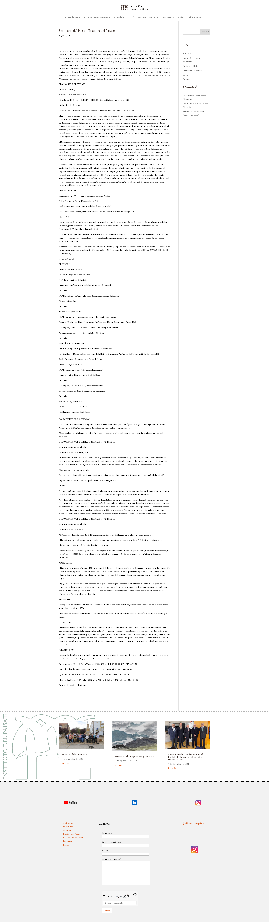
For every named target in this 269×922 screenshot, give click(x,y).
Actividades (119, 17)
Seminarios (68, 826)
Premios (186, 79)
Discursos (187, 75)
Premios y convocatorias (96, 17)
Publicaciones (194, 17)
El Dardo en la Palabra (192, 70)
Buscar (205, 32)
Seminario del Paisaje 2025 (74, 754)
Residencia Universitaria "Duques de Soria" (193, 824)
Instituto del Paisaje (191, 66)
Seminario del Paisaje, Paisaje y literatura (134, 756)
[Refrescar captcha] (135, 894)
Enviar (107, 910)
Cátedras (67, 830)
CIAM (181, 17)
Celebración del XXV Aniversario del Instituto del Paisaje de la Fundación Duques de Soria (185, 757)
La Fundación (71, 17)
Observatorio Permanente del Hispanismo (152, 17)
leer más (65, 763)
